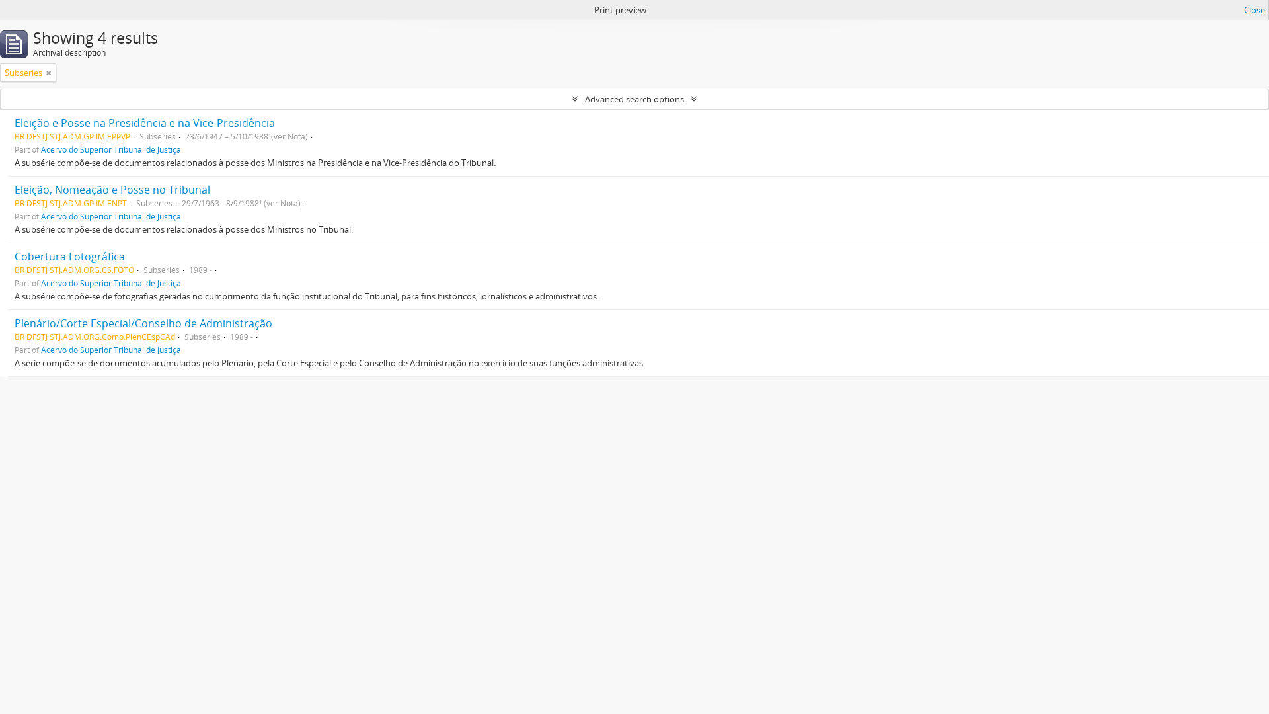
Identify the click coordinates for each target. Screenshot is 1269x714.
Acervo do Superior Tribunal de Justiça (111, 149)
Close (1254, 10)
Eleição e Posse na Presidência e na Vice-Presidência (145, 123)
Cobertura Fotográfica (70, 256)
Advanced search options (634, 99)
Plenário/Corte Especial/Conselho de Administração (143, 323)
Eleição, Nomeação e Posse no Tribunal (112, 189)
